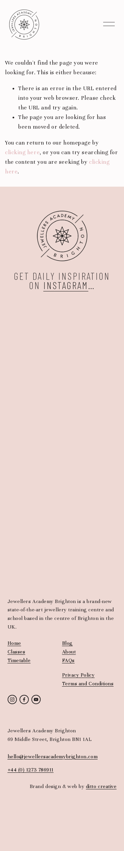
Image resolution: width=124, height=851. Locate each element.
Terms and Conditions (88, 684)
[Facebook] (24, 699)
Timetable (19, 660)
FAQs (68, 660)
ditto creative (101, 786)
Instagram (65, 285)
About (69, 652)
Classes (16, 652)
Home (14, 643)
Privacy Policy (78, 675)
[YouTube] (36, 699)
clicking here (22, 152)
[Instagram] (12, 699)
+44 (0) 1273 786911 (31, 770)
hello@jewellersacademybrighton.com (53, 757)
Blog (67, 643)
